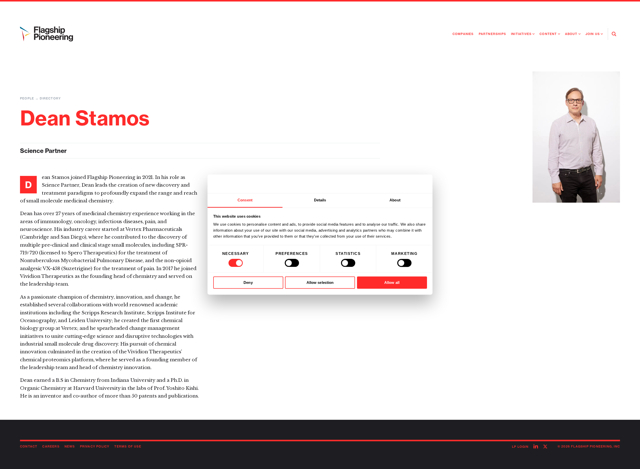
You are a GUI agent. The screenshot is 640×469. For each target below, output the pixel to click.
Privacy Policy (95, 446)
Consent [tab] (245, 200)
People (27, 98)
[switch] (292, 263)
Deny (248, 283)
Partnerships (492, 34)
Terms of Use (127, 446)
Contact (28, 446)
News (69, 446)
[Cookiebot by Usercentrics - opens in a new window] (405, 183)
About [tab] (395, 200)
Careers (50, 446)
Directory (50, 98)
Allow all (392, 283)
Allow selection (320, 283)
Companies (463, 34)
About (571, 34)
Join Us (593, 34)
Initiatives (521, 34)
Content (548, 34)
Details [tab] (320, 200)
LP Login (520, 447)
